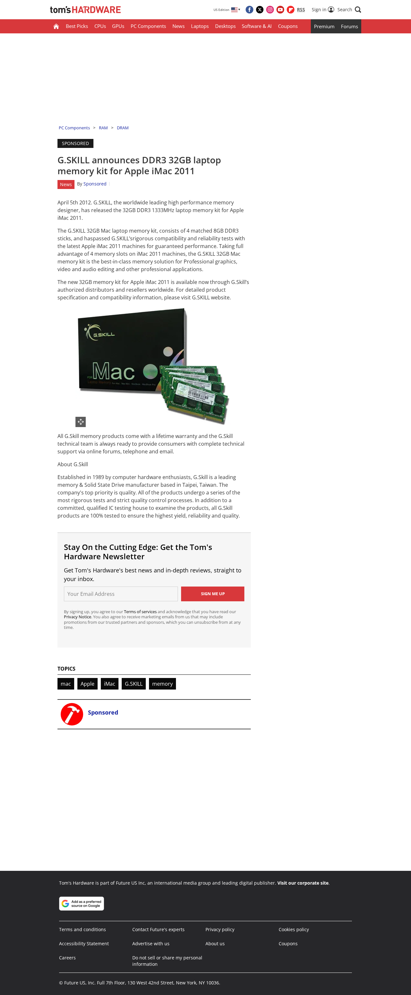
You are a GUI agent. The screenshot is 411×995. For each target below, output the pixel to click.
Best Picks (77, 26)
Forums (349, 26)
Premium (324, 26)
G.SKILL (134, 683)
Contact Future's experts (158, 929)
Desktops (225, 26)
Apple (87, 683)
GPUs (118, 26)
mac (66, 683)
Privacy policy (220, 929)
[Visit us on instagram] (270, 9)
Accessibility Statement (84, 943)
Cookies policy (294, 929)
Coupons (288, 26)
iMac (109, 683)
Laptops (200, 26)
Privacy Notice (77, 617)
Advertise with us (151, 943)
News (178, 26)
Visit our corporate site (302, 883)
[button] (349, 9)
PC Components (148, 26)
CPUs (100, 26)
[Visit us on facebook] (249, 9)
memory (162, 683)
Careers (67, 958)
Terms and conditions (82, 929)
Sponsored (95, 184)
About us (215, 943)
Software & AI (257, 26)
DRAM (123, 128)
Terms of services (141, 611)
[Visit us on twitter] (260, 9)
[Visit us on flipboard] (290, 9)
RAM (103, 128)
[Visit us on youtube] (280, 9)
